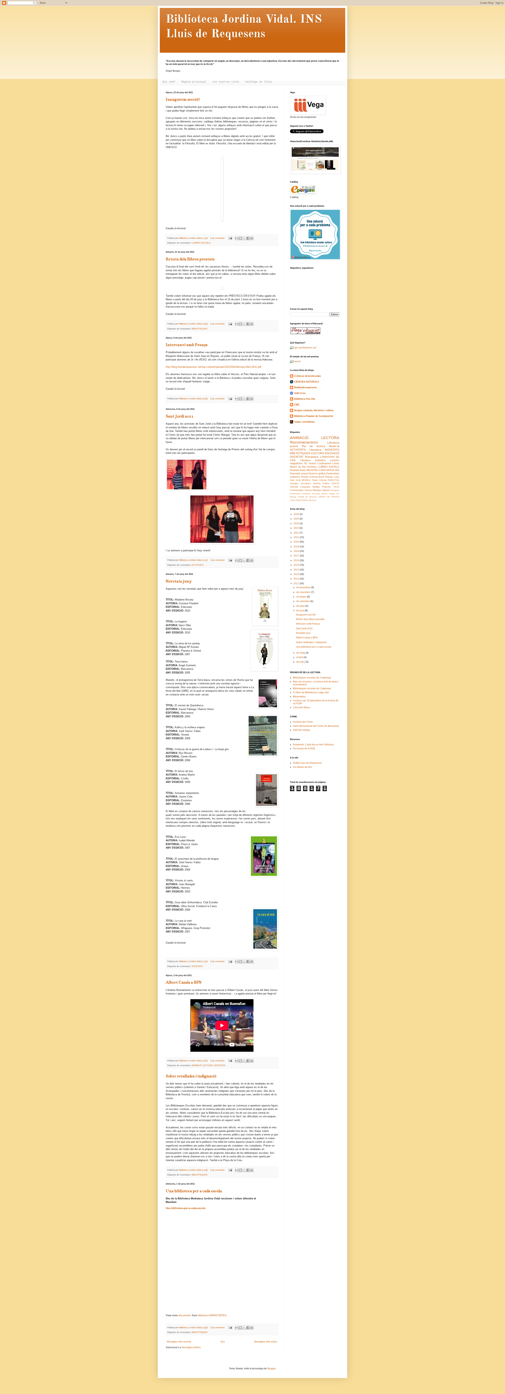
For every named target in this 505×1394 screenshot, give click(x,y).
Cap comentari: (217, 238)
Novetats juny (179, 581)
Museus (312, 500)
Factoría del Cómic (303, 721)
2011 (297, 583)
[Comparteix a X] (244, 238)
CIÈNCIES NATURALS (306, 381)
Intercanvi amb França (187, 344)
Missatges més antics (265, 1341)
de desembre (303, 587)
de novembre (303, 592)
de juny (300, 610)
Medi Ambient (302, 500)
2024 (297, 523)
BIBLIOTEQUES (199, 328)
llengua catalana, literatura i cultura (314, 410)
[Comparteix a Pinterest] (252, 238)
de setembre (303, 601)
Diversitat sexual (299, 473)
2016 (297, 560)
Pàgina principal (193, 81)
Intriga (332, 493)
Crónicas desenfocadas (307, 376)
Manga (293, 497)
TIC (306, 463)
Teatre (315, 480)
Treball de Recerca (307, 497)
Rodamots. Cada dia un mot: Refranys (313, 744)
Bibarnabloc (299, 696)
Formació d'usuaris (311, 493)
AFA (337, 470)
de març (301, 661)
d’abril (300, 657)
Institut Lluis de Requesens (307, 763)
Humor (312, 463)
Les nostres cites (225, 81)
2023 (297, 528)
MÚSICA (306, 480)
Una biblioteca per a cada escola (194, 1191)
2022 (297, 532)
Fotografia (305, 487)
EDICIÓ (335, 483)
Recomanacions (304, 442)
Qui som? (169, 81)
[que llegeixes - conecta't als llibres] (303, 347)
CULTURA (317, 453)
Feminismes (295, 493)
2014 (297, 569)
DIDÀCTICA (333, 480)
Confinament (324, 463)
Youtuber (294, 483)
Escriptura (306, 483)
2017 (297, 555)
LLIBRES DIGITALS (201, 243)
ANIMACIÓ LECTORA (202, 1065)
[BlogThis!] (240, 238)
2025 (297, 518)
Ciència (322, 480)
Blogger (271, 1368)
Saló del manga (301, 730)
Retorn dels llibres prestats (190, 259)
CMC (297, 404)
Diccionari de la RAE (304, 748)
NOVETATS (197, 966)
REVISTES (312, 470)
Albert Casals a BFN (183, 982)
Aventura (312, 466)
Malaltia (316, 487)
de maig (301, 652)
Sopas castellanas (304, 421)
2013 (297, 574)
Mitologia (317, 490)
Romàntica (311, 456)
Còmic (335, 463)
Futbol (293, 500)
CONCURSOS (326, 470)
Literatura (315, 449)
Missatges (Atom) (191, 1347)
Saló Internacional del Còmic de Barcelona (316, 726)
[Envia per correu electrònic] (237, 238)
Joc (337, 493)
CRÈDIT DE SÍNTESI (328, 497)
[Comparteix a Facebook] (248, 238)
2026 (297, 514)
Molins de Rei (298, 466)
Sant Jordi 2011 (180, 416)
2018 (297, 551)
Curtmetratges (297, 490)
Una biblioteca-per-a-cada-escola (185, 1208)
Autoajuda (334, 490)
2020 (297, 541)
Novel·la (334, 446)
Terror (336, 487)
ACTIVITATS (197, 565)
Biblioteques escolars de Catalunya (312, 677)
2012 (297, 578)
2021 (297, 537)
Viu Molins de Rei (302, 767)
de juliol (300, 606)
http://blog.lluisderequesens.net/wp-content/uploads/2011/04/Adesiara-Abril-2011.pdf (213, 366)
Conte (336, 477)
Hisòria (324, 493)
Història (316, 483)
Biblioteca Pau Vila (304, 399)
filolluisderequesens (305, 387)
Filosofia (294, 487)
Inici (223, 1341)
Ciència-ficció (317, 477)
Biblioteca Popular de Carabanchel (313, 416)
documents (185, 1315)
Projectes (326, 487)
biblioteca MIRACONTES (212, 1315)
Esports (308, 490)
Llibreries (295, 477)
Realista (294, 470)
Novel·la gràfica (317, 473)
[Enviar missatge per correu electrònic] (230, 238)
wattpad (325, 490)
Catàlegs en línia (258, 81)
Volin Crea (300, 393)
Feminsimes (332, 473)
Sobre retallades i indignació (191, 1076)
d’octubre (301, 596)
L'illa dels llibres (301, 707)
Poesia (329, 477)
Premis (305, 477)
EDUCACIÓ (332, 453)
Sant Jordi (295, 480)
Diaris (302, 470)
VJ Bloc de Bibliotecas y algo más (311, 692)
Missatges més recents (179, 1341)
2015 (297, 565)
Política (326, 483)
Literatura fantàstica (312, 460)
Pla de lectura (313, 446)
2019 (297, 546)
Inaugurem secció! (183, 99)
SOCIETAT (296, 456)
